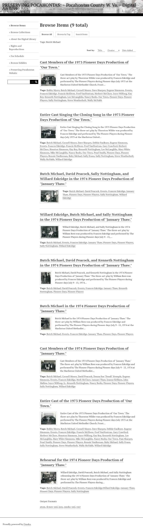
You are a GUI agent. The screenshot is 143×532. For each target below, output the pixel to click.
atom (42, 506)
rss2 (78, 506)
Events (128, 90)
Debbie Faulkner (101, 142)
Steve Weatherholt (76, 100)
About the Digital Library (23, 39)
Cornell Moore (83, 90)
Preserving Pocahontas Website (21, 71)
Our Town (103, 96)
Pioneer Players (91, 194)
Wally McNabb (94, 100)
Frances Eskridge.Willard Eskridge (103, 487)
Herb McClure (84, 379)
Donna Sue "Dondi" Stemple (107, 376)
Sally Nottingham (57, 100)
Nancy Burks (90, 96)
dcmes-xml (52, 506)
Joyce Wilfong (120, 93)
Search (36, 82)
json (61, 506)
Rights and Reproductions (16, 47)
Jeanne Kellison (114, 379)
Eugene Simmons (115, 90)
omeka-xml (69, 506)
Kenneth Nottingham (55, 96)
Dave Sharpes (99, 90)
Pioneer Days (116, 96)
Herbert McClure (103, 93)
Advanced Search (32, 82)
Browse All (47, 34)
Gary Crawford (110, 146)
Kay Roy (73, 149)
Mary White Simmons (64, 438)
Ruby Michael (75, 156)
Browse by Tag (63, 34)
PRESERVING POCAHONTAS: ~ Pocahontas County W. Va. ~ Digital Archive (69, 6)
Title (100, 50)
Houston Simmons (59, 149)
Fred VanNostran (85, 93)
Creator (111, 50)
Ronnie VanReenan (58, 156)
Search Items (81, 34)
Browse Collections (20, 32)
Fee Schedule (17, 56)
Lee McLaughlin (75, 96)
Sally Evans (89, 156)
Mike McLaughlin (59, 152)
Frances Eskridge (48, 93)
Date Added (127, 50)
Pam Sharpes (125, 438)
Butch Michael (68, 90)
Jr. (65, 383)
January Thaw (95, 242)
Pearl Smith (100, 152)
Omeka (27, 524)
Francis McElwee (66, 93)
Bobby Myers (53, 90)
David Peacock (92, 191)
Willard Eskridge (64, 159)
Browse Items (18, 25)
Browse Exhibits (19, 62)
